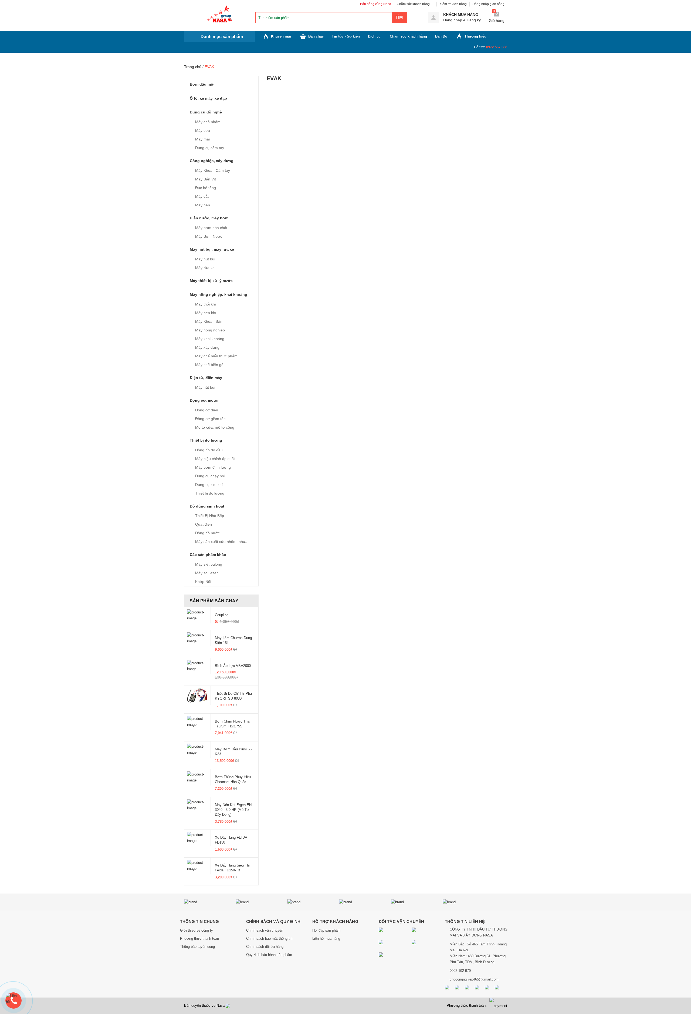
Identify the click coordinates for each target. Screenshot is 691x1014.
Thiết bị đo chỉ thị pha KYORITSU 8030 (233, 695)
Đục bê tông (205, 188)
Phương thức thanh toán (199, 938)
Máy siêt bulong (208, 564)
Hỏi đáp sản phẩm (326, 930)
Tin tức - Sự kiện (346, 36)
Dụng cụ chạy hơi (210, 476)
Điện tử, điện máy (206, 377)
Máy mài (202, 139)
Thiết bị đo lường (206, 440)
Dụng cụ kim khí (209, 484)
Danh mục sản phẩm (222, 36)
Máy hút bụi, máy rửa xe (212, 249)
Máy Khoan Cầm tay (212, 170)
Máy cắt (202, 196)
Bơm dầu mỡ (202, 84)
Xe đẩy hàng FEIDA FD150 (231, 839)
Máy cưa (202, 130)
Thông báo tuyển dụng (197, 947)
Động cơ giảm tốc (210, 419)
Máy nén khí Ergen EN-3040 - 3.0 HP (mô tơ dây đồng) (234, 810)
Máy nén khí (205, 313)
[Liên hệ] (13, 999)
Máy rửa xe (205, 268)
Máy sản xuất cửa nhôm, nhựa (221, 541)
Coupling (221, 615)
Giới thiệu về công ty (196, 930)
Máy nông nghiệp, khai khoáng (218, 294)
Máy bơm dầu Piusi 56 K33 (233, 751)
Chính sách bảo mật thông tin (269, 938)
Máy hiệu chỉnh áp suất (215, 458)
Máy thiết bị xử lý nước (211, 280)
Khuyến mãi (281, 36)
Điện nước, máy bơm (209, 218)
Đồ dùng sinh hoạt (207, 506)
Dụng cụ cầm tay (209, 148)
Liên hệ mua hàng (326, 938)
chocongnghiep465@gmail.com (474, 979)
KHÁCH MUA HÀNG (460, 14)
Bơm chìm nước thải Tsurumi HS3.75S (232, 723)
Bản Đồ (441, 36)
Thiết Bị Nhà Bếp (209, 515)
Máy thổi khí (205, 304)
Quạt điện (203, 524)
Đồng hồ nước (207, 533)
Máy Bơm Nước (208, 236)
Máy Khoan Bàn (208, 321)
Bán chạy (316, 36)
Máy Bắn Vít (205, 179)
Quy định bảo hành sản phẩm (269, 955)
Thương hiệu (475, 36)
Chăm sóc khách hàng (413, 4)
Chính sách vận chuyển (264, 930)
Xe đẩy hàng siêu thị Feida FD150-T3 (232, 867)
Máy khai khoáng (209, 339)
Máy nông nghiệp (210, 330)
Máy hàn (202, 205)
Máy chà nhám (208, 122)
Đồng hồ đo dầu (209, 450)
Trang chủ (192, 67)
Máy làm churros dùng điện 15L (233, 640)
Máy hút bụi (205, 259)
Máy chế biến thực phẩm (216, 356)
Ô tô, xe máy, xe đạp (208, 98)
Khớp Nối (203, 581)
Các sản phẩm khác (208, 554)
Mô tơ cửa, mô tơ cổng (214, 427)
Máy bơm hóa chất (211, 228)
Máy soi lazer (206, 573)
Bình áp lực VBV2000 (233, 666)
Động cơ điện (206, 410)
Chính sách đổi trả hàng (264, 947)
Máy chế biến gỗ (209, 364)
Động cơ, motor (204, 400)
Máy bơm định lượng (213, 467)
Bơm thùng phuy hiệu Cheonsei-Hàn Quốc (233, 779)
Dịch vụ (374, 36)
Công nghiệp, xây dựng (211, 161)
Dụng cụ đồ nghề (206, 112)
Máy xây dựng (207, 347)
